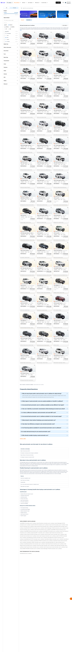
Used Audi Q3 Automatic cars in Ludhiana (42, 529)
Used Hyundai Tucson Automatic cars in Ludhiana (54, 534)
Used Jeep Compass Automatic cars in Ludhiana (46, 535)
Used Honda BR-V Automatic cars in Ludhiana (40, 532)
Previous (20, 14)
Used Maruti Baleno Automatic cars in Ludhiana (54, 539)
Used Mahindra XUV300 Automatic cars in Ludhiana (37, 537)
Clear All (22, 19)
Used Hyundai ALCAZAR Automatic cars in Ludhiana (34, 534)
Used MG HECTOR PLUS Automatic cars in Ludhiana (34, 528)
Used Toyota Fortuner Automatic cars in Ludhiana (33, 547)
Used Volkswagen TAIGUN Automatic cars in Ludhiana (55, 528)
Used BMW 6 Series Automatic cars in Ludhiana (33, 531)
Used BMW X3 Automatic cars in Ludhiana (51, 531)
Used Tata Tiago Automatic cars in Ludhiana (45, 545)
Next (69, 14)
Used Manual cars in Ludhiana (25, 553)
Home (21, 384)
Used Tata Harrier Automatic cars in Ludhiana (45, 523)
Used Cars (24, 384)
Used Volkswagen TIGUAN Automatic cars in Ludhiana (51, 548)
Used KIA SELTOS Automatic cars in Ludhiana (39, 524)
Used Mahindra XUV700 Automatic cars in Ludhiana (34, 539)
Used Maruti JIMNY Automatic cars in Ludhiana (36, 542)
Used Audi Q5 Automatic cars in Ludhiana (57, 524)
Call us (59, 2)
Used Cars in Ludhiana (29, 384)
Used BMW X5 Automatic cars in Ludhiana (28, 523)
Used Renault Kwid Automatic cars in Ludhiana (54, 543)
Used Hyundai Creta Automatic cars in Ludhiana (43, 526)
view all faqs (23, 438)
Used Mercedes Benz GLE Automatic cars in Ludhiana (34, 543)
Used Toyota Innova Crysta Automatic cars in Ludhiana (54, 547)
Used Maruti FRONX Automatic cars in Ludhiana (43, 540)
